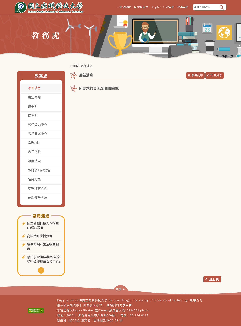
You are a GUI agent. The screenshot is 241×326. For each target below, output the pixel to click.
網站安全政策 (93, 305)
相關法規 (34, 161)
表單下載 (34, 152)
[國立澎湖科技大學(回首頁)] (49, 7)
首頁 (76, 65)
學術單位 (183, 7)
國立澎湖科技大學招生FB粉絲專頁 (43, 226)
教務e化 (33, 143)
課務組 (33, 115)
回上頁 (214, 279)
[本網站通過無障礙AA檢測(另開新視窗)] (35, 310)
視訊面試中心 (37, 134)
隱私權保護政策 (68, 305)
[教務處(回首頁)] (45, 34)
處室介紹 (34, 97)
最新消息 (34, 88)
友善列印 (197, 75)
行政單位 (168, 7)
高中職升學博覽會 (39, 236)
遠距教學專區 (37, 197)
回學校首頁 (141, 7)
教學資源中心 (37, 124)
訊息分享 (216, 75)
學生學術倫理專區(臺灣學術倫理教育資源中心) (43, 259)
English (156, 7)
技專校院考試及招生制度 (43, 247)
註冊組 (33, 106)
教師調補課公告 (39, 170)
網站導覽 (125, 7)
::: (118, 7)
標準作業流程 (37, 188)
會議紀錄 (34, 179)
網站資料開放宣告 (119, 305)
